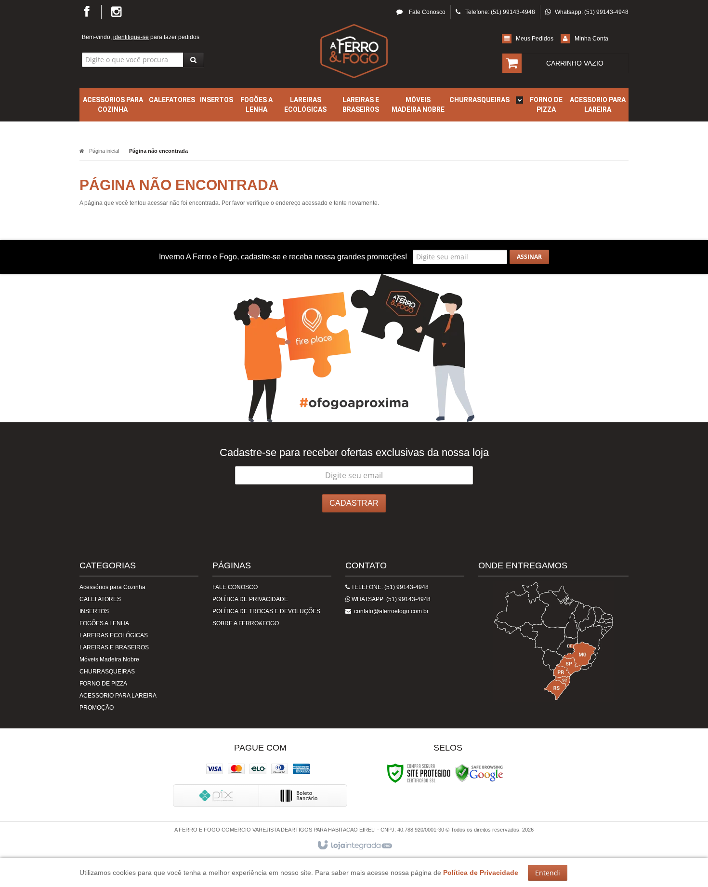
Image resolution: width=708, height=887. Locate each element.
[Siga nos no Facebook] (90, 14)
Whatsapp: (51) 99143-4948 (390, 599)
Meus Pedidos (534, 38)
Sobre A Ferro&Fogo (245, 623)
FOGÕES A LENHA (104, 623)
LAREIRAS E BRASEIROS (114, 647)
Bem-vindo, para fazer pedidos (140, 37)
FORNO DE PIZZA (103, 683)
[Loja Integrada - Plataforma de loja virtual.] (354, 845)
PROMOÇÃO (96, 707)
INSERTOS (94, 611)
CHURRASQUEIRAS (107, 671)
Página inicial (104, 151)
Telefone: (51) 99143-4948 (389, 587)
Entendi (547, 872)
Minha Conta (591, 38)
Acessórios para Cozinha (112, 587)
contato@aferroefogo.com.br (390, 611)
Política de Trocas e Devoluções (266, 611)
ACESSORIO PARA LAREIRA (118, 695)
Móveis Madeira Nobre (109, 659)
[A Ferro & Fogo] (353, 51)
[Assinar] (529, 257)
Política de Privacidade (250, 599)
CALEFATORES (100, 599)
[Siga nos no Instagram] (112, 14)
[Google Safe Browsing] (479, 772)
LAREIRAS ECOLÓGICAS (113, 635)
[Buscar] (193, 59)
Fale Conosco (426, 12)
